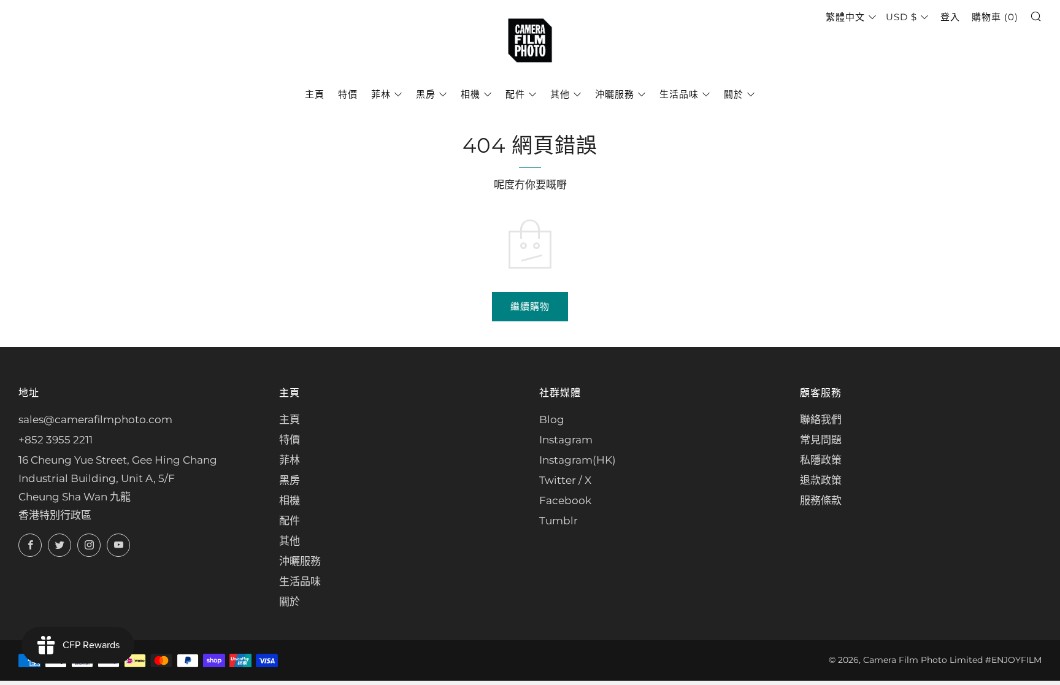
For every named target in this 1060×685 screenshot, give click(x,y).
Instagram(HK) (577, 460)
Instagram (566, 440)
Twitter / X (565, 480)
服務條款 (821, 500)
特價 (348, 94)
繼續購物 (530, 306)
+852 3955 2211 (55, 440)
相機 (470, 94)
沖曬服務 (614, 94)
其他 (560, 94)
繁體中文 (845, 17)
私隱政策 (821, 460)
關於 (733, 94)
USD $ (901, 17)
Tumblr (558, 521)
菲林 (381, 94)
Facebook (565, 500)
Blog (551, 419)
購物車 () (995, 17)
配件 (515, 94)
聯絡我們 (821, 419)
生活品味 (679, 94)
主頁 (315, 94)
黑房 (426, 94)
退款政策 (821, 480)
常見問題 (821, 440)
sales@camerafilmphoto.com (95, 419)
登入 (950, 17)
